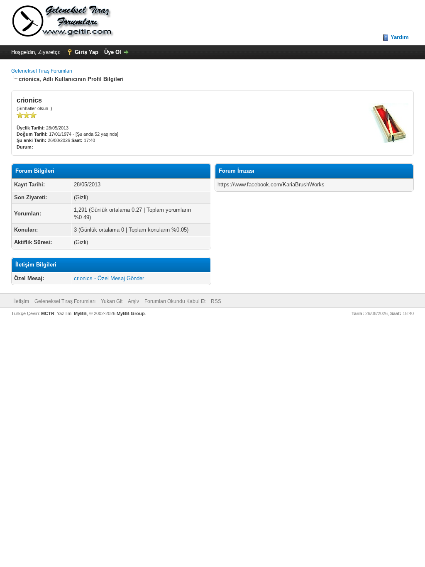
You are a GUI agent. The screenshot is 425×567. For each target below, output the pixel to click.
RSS (216, 301)
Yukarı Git (111, 301)
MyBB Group (131, 313)
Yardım (400, 37)
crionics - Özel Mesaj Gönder (109, 278)
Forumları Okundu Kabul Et (174, 301)
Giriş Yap (86, 52)
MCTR (47, 313)
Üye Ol (112, 52)
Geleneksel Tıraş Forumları (41, 71)
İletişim (21, 301)
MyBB (80, 313)
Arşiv (133, 301)
